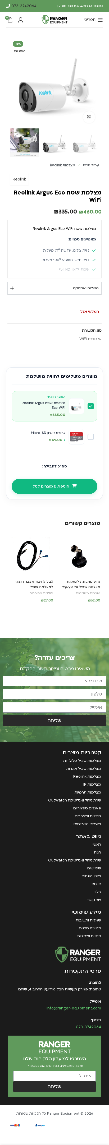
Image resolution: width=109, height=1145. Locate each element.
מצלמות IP (92, 784)
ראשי (97, 844)
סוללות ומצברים (41, 593)
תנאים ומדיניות (89, 936)
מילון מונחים (91, 876)
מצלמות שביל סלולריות (82, 760)
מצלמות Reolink (62, 165)
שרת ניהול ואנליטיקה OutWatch (74, 800)
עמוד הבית (90, 165)
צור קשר (94, 899)
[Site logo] (54, 19)
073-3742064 (23, 5)
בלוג (97, 891)
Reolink (19, 179)
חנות (97, 852)
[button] (78, 609)
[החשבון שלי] (20, 20)
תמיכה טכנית (90, 928)
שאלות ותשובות (88, 920)
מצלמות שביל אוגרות (83, 768)
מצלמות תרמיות (88, 792)
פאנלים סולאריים (87, 808)
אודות (96, 884)
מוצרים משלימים (88, 593)
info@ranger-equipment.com (74, 1008)
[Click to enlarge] (89, 117)
